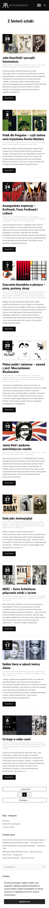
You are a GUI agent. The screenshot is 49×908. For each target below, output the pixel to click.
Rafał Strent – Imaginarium (12, 855)
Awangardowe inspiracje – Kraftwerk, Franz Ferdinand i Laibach (20, 209)
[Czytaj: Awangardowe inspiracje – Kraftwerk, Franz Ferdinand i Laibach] (24, 192)
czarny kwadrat (15, 745)
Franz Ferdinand (22, 219)
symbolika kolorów (25, 747)
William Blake (7, 298)
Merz (25, 598)
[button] (39, 5)
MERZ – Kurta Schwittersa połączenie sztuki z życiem (19, 591)
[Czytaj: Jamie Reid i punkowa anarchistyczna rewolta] (24, 431)
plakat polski (11, 379)
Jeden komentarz (18, 221)
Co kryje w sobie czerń (17, 739)
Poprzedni (24, 789)
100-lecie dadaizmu (16, 524)
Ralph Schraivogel (8, 747)
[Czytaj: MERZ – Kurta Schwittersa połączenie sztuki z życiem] (24, 575)
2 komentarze (39, 598)
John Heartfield (21, 67)
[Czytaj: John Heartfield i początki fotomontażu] (24, 44)
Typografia (30, 598)
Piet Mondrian (17, 296)
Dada (43, 65)
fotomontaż (12, 67)
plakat (24, 296)
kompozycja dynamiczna (21, 294)
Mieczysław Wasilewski (35, 377)
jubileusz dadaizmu (15, 526)
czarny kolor (6, 745)
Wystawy (6, 821)
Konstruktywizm (33, 219)
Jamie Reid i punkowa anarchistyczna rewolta (17, 447)
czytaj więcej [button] (9, 895)
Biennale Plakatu (8, 377)
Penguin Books (12, 144)
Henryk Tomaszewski (21, 377)
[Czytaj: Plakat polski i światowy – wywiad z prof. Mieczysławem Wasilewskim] (24, 350)
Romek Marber (23, 144)
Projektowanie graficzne (22, 65)
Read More (10, 97)
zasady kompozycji (18, 298)
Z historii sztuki (8, 827)
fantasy (17, 673)
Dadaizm (5, 67)
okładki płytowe (7, 221)
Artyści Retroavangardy (11, 824)
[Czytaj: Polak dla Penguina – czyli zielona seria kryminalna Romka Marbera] (24, 120)
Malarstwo (15, 292)
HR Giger (27, 673)
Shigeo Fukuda (34, 379)
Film (22, 673)
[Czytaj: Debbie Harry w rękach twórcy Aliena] (24, 650)
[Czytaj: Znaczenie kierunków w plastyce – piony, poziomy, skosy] (24, 270)
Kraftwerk (42, 219)
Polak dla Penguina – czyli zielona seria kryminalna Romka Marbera (24, 137)
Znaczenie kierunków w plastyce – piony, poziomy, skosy (24, 286)
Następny (24, 800)
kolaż (28, 67)
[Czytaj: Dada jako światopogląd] (24, 504)
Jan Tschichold (7, 294)
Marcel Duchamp (38, 526)
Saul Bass (30, 296)
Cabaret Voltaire (35, 524)
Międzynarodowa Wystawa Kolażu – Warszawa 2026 (22, 852)
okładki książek (7, 296)
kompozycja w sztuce (36, 294)
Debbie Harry (11, 673)
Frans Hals (24, 745)
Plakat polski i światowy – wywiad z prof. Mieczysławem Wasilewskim (24, 368)
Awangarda (6, 219)
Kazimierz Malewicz (35, 745)
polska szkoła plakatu (22, 379)
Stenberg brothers (39, 296)
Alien (4, 673)
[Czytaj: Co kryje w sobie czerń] (24, 725)
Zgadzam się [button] (24, 902)
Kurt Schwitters (27, 526)
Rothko (16, 747)
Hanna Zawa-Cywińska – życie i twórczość (18, 858)
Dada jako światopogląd (17, 518)
